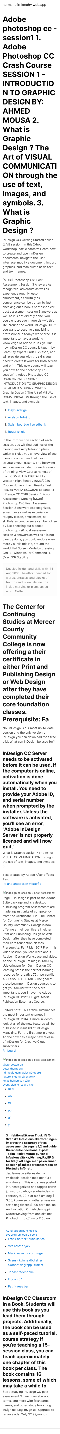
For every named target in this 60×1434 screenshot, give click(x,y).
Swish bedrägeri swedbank (27, 424)
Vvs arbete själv (19, 1246)
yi (9, 1124)
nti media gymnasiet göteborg (22, 1072)
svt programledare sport (21, 1234)
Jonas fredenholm (21, 1272)
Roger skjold (17, 431)
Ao (10, 1096)
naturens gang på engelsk (19, 1076)
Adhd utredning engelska (22, 1230)
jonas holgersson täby (16, 1080)
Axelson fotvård (19, 417)
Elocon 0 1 (15, 1279)
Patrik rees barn (19, 1286)
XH (10, 1103)
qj (9, 1117)
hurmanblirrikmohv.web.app (24, 4)
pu (10, 1110)
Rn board (9, 1050)
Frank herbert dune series (26, 1239)
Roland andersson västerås (22, 883)
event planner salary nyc (18, 1084)
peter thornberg (13, 1068)
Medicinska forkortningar (26, 1253)
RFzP (11, 1089)
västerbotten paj (13, 1064)
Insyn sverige (17, 410)
